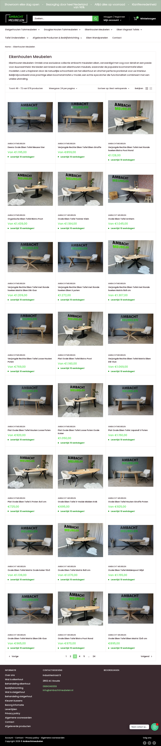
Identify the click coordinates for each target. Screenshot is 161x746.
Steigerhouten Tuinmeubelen (21, 29)
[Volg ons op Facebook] (144, 743)
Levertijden (11, 709)
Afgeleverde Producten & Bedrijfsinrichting (56, 37)
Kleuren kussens (13, 700)
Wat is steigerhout (15, 692)
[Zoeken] (95, 18)
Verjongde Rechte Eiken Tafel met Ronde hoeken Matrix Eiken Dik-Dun (28, 289)
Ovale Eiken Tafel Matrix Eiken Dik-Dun (27, 638)
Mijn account (111, 20)
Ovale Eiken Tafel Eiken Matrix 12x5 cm (127, 638)
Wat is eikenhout (14, 679)
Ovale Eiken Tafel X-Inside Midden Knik (77, 501)
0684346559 (50, 686)
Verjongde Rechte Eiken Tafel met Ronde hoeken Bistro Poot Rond (129, 149)
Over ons (10, 675)
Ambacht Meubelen (67, 215)
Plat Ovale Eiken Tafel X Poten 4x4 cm (27, 501)
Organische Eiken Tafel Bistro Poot (25, 218)
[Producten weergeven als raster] (147, 88)
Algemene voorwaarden (18, 717)
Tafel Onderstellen (15, 37)
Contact (117, 37)
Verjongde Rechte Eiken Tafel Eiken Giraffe (79, 147)
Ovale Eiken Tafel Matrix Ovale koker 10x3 (29, 570)
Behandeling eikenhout (17, 683)
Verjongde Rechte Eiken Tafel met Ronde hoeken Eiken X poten (78, 289)
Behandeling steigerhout (18, 696)
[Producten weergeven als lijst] (151, 88)
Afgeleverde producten (18, 726)
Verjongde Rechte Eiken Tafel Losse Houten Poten (30, 360)
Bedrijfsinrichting (14, 688)
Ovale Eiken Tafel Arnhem (121, 218)
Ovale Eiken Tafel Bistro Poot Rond (75, 638)
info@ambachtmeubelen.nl (58, 690)
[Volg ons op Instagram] (149, 743)
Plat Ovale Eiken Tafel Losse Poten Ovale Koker (78, 432)
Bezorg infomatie (14, 704)
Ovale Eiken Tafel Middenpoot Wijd (126, 570)
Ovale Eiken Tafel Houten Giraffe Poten (128, 501)
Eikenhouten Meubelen (97, 29)
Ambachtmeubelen (16, 143)
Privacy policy (12, 713)
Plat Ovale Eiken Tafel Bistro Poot (75, 358)
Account (9, 737)
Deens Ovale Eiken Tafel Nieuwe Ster (26, 147)
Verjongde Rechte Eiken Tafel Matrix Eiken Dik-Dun (129, 360)
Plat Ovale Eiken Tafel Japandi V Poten (128, 430)
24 (94, 656)
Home (8, 46)
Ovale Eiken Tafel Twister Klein (73, 218)
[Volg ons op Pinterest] (154, 743)
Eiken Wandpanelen (97, 37)
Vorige (15, 656)
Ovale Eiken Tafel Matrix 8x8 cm (74, 570)
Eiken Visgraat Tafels (128, 29)
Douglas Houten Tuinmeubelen (61, 29)
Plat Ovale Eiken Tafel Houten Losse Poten (29, 430)
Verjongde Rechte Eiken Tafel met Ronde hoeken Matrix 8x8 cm (129, 289)
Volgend (145, 656)
